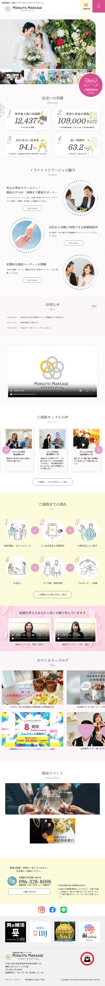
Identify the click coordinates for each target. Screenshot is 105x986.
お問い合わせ (29, 891)
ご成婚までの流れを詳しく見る (52, 594)
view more (32, 208)
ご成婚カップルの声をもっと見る (52, 481)
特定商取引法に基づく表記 (35, 979)
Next (98, 450)
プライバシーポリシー (13, 979)
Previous (6, 450)
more (94, 306)
